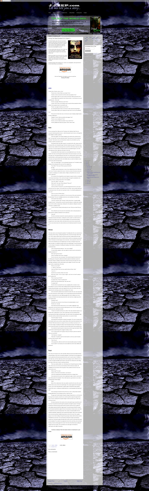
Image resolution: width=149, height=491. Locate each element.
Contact (85, 12)
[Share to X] (62, 445)
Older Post (79, 481)
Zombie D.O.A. (64, 12)
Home (50, 12)
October (88, 169)
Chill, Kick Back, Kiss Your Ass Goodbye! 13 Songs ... (92, 175)
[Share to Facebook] (63, 445)
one (49, 88)
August (88, 180)
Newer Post (51, 481)
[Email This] (60, 445)
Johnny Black (71, 12)
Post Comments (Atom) (57, 483)
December (89, 166)
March (88, 183)
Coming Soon (79, 12)
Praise (58, 12)
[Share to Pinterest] (64, 445)
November (89, 167)
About (54, 12)
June (88, 181)
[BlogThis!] (61, 445)
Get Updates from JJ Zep (90, 46)
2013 (87, 163)
